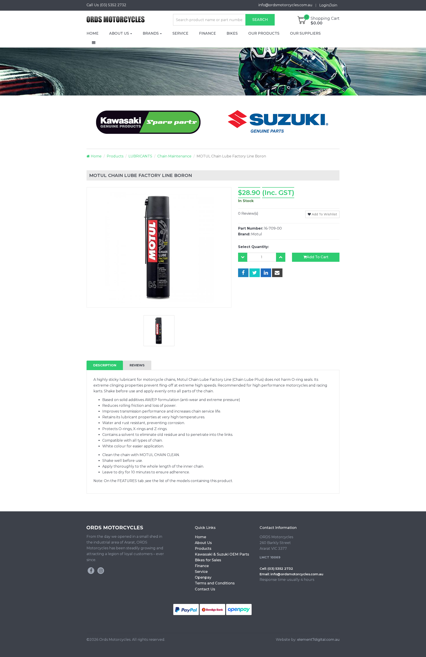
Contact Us (205, 589)
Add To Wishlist (324, 214)
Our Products (263, 33)
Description (104, 365)
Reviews (137, 365)
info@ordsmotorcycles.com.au (296, 574)
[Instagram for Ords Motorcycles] (100, 570)
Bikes (232, 33)
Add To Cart (317, 257)
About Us (119, 33)
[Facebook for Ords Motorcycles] (91, 570)
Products (115, 156)
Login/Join (328, 5)
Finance (207, 33)
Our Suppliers (305, 33)
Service (180, 33)
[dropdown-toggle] (94, 43)
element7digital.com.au (318, 639)
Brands (151, 33)
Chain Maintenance (174, 156)
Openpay (203, 577)
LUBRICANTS (140, 156)
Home (93, 33)
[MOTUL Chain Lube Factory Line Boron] (243, 272)
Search (260, 20)
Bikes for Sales (208, 560)
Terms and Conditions (215, 583)
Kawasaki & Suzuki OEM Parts (222, 554)
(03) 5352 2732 (113, 5)
